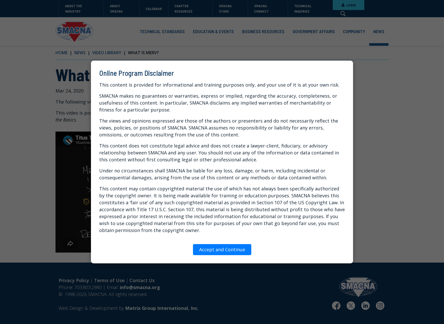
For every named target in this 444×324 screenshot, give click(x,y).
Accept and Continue (222, 249)
